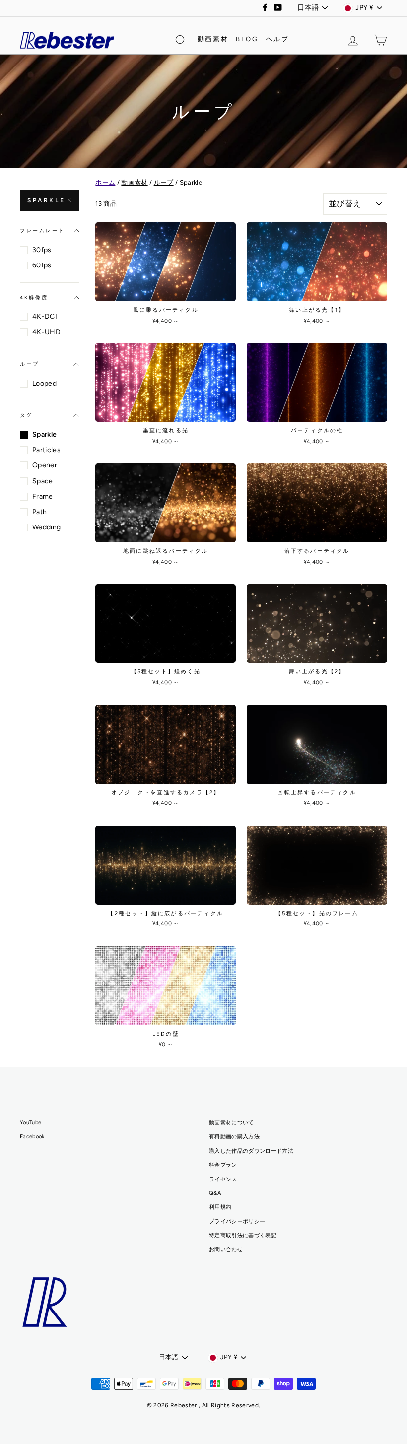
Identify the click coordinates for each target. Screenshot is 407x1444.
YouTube (30, 1122)
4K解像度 (34, 297)
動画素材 (213, 39)
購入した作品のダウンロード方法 (251, 1151)
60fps (42, 265)
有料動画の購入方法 (234, 1136)
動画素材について (231, 1122)
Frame (42, 496)
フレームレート (42, 230)
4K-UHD (46, 332)
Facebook (32, 1136)
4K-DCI (44, 316)
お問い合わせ (226, 1250)
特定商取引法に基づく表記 (242, 1235)
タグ (26, 415)
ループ (29, 364)
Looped (44, 383)
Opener (44, 465)
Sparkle (46, 200)
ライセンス (223, 1179)
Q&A (215, 1193)
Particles (46, 450)
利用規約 (220, 1207)
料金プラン (223, 1165)
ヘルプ (277, 39)
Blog (247, 39)
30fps (42, 250)
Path (39, 512)
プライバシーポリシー (237, 1221)
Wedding (46, 527)
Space (42, 481)
